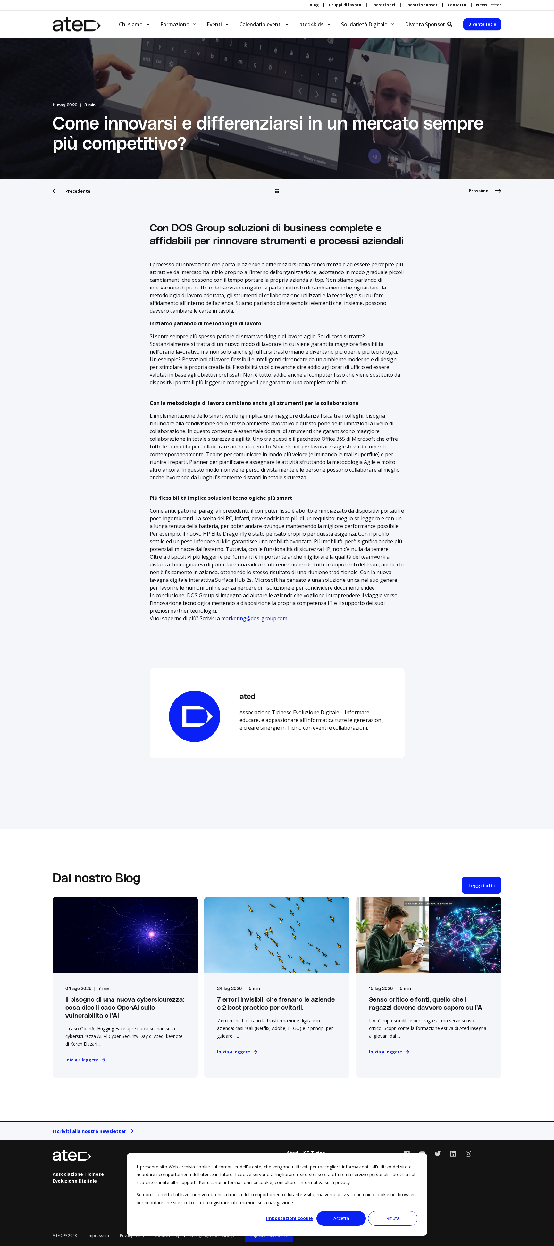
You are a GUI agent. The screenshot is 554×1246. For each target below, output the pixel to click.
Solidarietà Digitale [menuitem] (364, 24)
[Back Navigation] (277, 191)
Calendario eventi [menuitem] (260, 24)
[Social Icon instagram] (466, 1153)
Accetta (341, 1218)
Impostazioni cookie (289, 1218)
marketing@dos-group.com (254, 618)
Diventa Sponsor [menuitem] (425, 24)
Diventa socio (482, 24)
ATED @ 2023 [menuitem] (65, 1235)
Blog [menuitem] (314, 5)
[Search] (450, 23)
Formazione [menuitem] (174, 24)
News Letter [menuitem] (488, 5)
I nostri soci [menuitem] (383, 5)
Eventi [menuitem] (214, 24)
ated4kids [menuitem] (311, 24)
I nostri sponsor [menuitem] (421, 5)
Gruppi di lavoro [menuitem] (345, 5)
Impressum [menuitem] (98, 1235)
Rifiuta (392, 1218)
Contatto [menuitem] (457, 5)
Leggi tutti (481, 885)
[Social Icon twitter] (437, 1153)
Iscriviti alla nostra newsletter (89, 1131)
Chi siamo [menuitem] (131, 24)
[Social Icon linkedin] (453, 1153)
